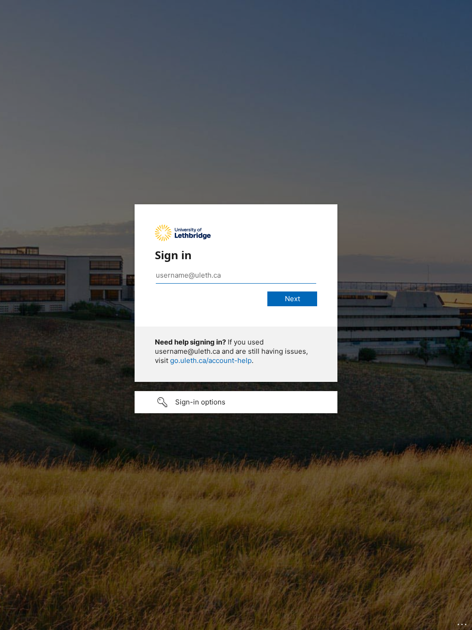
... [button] (462, 622)
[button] (236, 402)
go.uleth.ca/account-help (211, 360)
